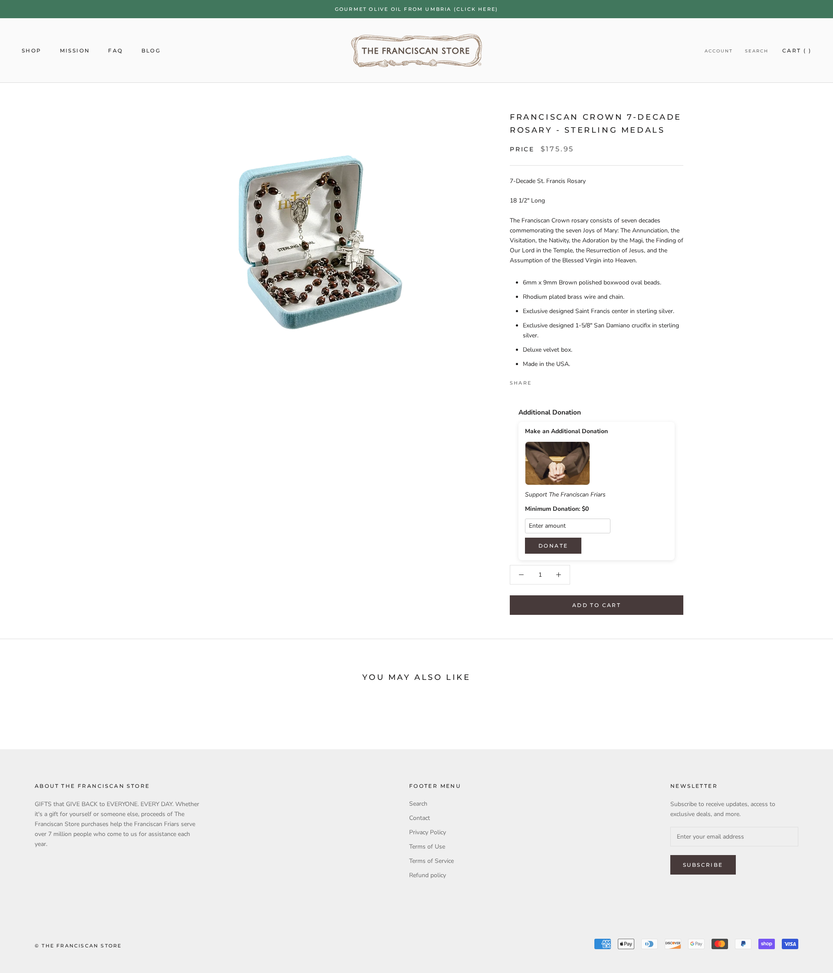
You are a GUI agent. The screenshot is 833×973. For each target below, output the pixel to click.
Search (756, 51)
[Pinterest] (562, 380)
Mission (75, 50)
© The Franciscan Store (78, 946)
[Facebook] (539, 380)
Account (719, 51)
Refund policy (427, 875)
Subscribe (703, 865)
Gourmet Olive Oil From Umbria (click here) (416, 9)
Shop (32, 50)
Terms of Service (431, 861)
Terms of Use (427, 846)
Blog (151, 50)
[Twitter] (551, 380)
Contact (419, 818)
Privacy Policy (427, 832)
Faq (115, 50)
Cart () (796, 50)
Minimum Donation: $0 (557, 509)
